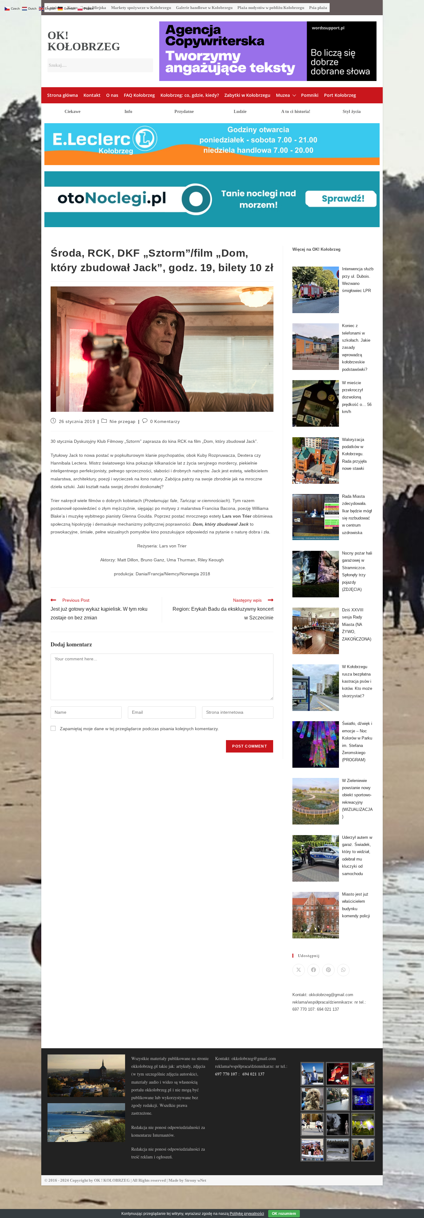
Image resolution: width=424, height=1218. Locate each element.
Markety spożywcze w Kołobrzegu (141, 7)
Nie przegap (123, 421)
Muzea (283, 95)
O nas (112, 95)
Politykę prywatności (247, 1213)
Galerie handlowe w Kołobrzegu (204, 7)
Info (128, 111)
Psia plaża (318, 7)
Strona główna (62, 95)
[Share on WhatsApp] (343, 970)
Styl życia (352, 111)
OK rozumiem (284, 1213)
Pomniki (309, 95)
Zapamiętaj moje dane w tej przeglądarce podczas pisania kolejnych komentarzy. (139, 728)
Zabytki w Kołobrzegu (247, 95)
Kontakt (92, 95)
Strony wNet (195, 1180)
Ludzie (240, 111)
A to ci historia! (295, 111)
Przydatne (184, 111)
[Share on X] (298, 970)
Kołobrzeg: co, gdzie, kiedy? (189, 95)
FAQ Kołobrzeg (139, 95)
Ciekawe (72, 111)
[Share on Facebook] (313, 970)
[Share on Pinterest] (328, 970)
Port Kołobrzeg (340, 95)
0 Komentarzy (165, 421)
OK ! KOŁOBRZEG (112, 1180)
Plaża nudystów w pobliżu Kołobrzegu (270, 7)
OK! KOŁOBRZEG (83, 41)
